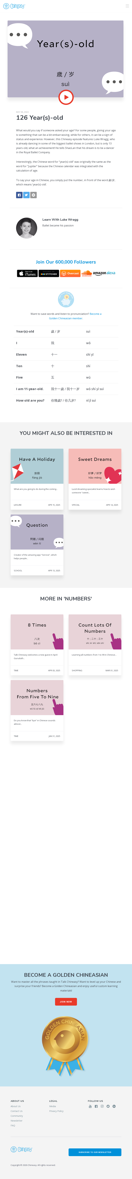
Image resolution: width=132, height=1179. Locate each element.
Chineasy (14, 6)
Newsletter (16, 1120)
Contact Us (17, 1111)
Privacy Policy (56, 1111)
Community (17, 1115)
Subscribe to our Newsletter (95, 1152)
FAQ (13, 1125)
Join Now (66, 1001)
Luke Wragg (69, 219)
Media (52, 1106)
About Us (16, 1106)
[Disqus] (66, 805)
